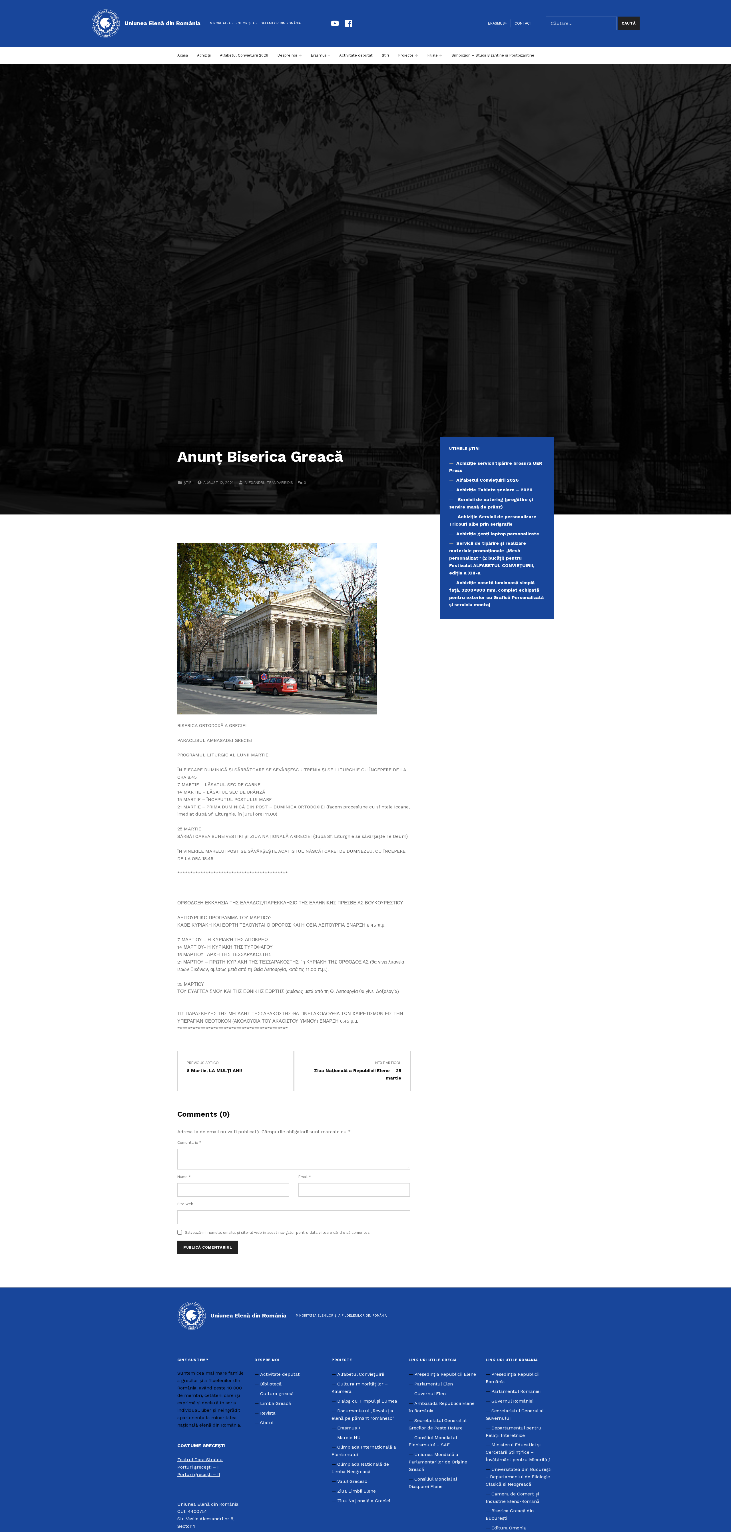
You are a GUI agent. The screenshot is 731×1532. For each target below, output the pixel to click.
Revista (268, 1413)
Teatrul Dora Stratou (200, 1459)
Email (304, 1177)
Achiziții (204, 55)
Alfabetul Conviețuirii (360, 1374)
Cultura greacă (277, 1393)
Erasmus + (320, 55)
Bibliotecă (271, 1384)
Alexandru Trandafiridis (268, 482)
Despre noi (287, 55)
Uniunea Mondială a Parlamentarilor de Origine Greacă (438, 1462)
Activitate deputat (356, 55)
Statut (267, 1422)
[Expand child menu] (300, 55)
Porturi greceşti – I (198, 1467)
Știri (385, 55)
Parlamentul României (516, 1391)
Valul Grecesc (352, 1481)
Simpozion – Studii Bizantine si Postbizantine (492, 55)
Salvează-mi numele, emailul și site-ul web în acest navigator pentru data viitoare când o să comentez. (278, 1232)
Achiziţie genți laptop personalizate (497, 533)
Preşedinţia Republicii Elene (445, 1374)
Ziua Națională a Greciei (363, 1500)
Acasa (182, 55)
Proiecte (405, 55)
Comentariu (189, 1142)
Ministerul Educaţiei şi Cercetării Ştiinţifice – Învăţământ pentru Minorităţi (518, 1452)
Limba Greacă (275, 1403)
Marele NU (349, 1437)
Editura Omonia (508, 1528)
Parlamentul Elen (433, 1384)
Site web (185, 1204)
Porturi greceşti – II (198, 1474)
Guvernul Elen (430, 1393)
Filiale (432, 55)
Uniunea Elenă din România (162, 23)
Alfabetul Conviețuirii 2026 (244, 55)
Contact (523, 23)
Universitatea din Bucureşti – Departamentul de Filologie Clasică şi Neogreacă (518, 1477)
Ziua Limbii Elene (356, 1491)
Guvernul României (512, 1401)
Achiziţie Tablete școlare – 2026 (494, 489)
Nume (184, 1177)
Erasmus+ (497, 23)
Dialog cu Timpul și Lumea (367, 1401)
